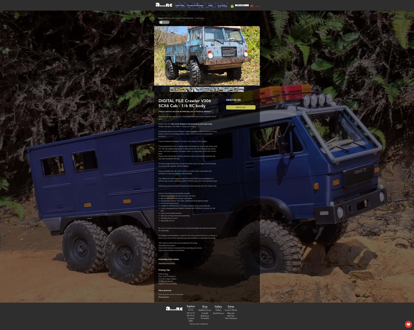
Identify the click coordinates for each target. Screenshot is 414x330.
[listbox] (242, 5)
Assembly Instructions (166, 263)
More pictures (163, 297)
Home (160, 18)
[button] (232, 6)
